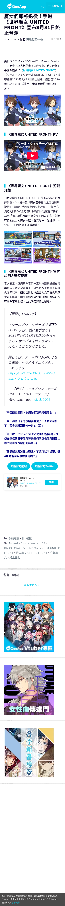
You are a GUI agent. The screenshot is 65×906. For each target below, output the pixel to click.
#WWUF (49, 373)
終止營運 (15, 557)
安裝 (51, 482)
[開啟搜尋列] (42, 6)
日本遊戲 (27, 538)
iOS (43, 543)
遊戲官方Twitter (44, 466)
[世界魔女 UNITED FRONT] (32, 482)
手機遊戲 (13, 538)
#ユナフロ (16, 379)
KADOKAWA (12, 548)
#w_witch (31, 379)
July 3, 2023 (42, 400)
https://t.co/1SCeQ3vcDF (25, 373)
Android (13, 543)
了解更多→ (17, 902)
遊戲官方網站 (19, 466)
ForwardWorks (29, 543)
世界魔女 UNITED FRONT (39, 70)
